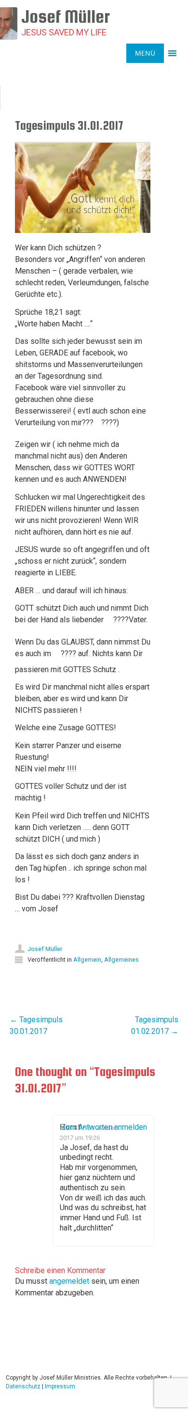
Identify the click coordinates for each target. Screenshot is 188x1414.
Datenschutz (23, 1386)
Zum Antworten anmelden (104, 1127)
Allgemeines (121, 959)
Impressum (60, 1386)
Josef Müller (44, 949)
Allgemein (87, 959)
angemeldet (69, 1281)
